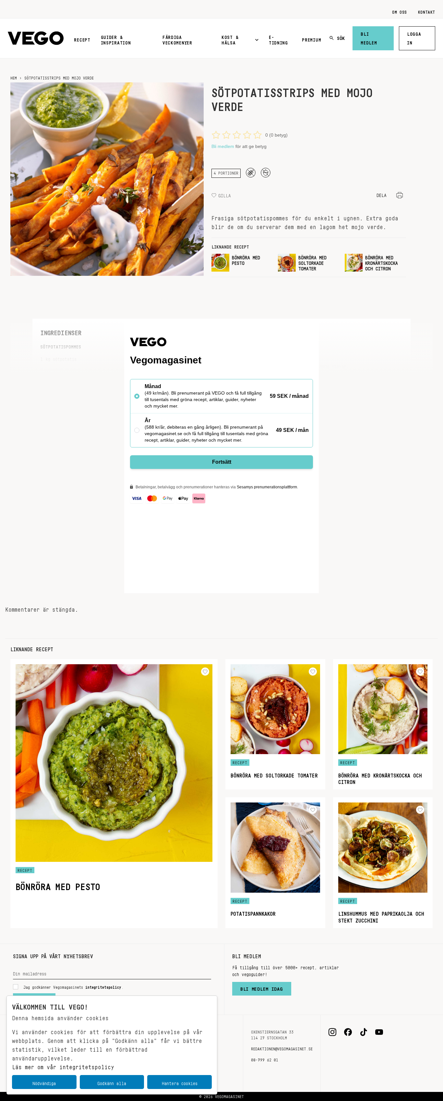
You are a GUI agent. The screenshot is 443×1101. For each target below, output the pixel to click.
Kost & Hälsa (230, 38)
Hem (13, 77)
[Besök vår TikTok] (363, 1032)
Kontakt (426, 11)
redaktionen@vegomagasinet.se (282, 1048)
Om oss (399, 11)
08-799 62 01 (264, 1059)
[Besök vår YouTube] (379, 1032)
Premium (311, 39)
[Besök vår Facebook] (348, 1032)
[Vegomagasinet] (36, 38)
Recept (82, 39)
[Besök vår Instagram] (332, 1032)
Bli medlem (369, 37)
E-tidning (278, 38)
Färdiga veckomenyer (177, 38)
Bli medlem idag (261, 987)
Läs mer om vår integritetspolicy (63, 1065)
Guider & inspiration (116, 38)
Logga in (414, 37)
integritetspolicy (103, 986)
